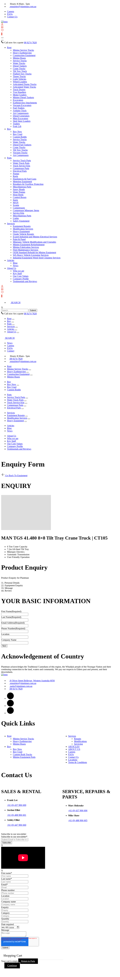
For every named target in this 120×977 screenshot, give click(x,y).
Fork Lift (17, 126)
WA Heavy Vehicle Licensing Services (31, 255)
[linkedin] (10, 705)
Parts (9, 158)
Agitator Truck (19, 110)
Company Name (8, 640)
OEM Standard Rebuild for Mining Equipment (34, 252)
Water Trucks (19, 63)
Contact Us (12, 16)
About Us (11, 268)
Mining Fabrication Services (26, 247)
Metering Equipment (22, 181)
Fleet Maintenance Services (25, 250)
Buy (9, 129)
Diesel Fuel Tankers (22, 144)
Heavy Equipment (21, 231)
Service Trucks (20, 60)
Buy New (17, 131)
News (15, 265)
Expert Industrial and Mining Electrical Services (35, 236)
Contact (10, 351)
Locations (72, 759)
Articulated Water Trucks (24, 87)
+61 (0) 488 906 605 (77, 820)
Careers (10, 11)
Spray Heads (19, 189)
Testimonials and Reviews (25, 281)
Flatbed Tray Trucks (22, 74)
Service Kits (18, 213)
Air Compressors (21, 113)
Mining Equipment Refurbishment (28, 244)
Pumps (16, 173)
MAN (15, 202)
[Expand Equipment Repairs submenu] (26, 416)
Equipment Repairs (22, 226)
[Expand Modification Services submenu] (29, 418)
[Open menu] (2, 37)
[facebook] (10, 698)
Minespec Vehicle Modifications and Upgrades (34, 242)
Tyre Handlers (19, 92)
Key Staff (17, 273)
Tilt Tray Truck (20, 71)
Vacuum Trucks (20, 152)
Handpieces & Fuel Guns (24, 179)
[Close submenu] (2, 40)
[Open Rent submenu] (13, 319)
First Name (11, 611)
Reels (15, 176)
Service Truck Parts (22, 160)
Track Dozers (19, 89)
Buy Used (17, 134)
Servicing (78, 744)
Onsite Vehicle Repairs (23, 234)
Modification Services (23, 229)
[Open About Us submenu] (18, 332)
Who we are (18, 271)
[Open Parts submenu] (13, 324)
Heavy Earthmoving (22, 53)
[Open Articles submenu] (16, 329)
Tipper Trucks (19, 76)
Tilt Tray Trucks (20, 150)
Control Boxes (19, 197)
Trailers (16, 123)
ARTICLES (73, 746)
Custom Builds (20, 137)
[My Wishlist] (2, 30)
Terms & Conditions (77, 762)
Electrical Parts (20, 171)
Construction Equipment (24, 55)
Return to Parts (28, 961)
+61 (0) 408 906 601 (16, 815)
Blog (15, 263)
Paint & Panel (19, 239)
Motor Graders (19, 95)
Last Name (11, 617)
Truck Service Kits (21, 166)
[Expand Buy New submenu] (18, 385)
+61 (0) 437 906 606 (77, 810)
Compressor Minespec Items (26, 210)
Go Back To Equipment (16, 475)
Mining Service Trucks (23, 50)
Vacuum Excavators (22, 105)
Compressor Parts (21, 168)
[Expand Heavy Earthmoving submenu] (27, 372)
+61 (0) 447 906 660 (16, 825)
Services (11, 223)
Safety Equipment (21, 221)
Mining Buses (19, 58)
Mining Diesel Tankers (23, 97)
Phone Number (13, 628)
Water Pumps (19, 192)
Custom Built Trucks (22, 754)
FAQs (10, 14)
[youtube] (10, 713)
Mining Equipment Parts (24, 757)
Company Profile (21, 278)
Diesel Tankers (20, 66)
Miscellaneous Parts (22, 187)
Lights (16, 218)
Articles (10, 260)
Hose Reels (18, 194)
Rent (9, 47)
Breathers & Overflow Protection (28, 184)
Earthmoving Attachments (25, 102)
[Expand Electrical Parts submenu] (22, 408)
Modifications (80, 741)
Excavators (18, 100)
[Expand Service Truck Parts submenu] (27, 398)
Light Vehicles (19, 79)
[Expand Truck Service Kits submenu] (26, 403)
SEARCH (15, 302)
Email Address (13, 623)
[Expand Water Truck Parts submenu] (25, 400)
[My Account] (2, 24)
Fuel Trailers (18, 108)
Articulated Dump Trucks (24, 84)
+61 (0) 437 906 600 (16, 805)
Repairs (77, 738)
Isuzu (15, 200)
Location (5, 634)
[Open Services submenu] (16, 327)
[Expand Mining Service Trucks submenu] (30, 369)
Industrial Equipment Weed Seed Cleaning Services (36, 257)
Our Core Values (20, 276)
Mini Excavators (20, 118)
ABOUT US (74, 749)
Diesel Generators (21, 116)
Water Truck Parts (21, 163)
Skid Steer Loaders (21, 121)
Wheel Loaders (20, 81)
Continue (12, 965)
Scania (16, 205)
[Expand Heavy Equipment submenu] (25, 421)
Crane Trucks (19, 68)
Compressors (19, 208)
